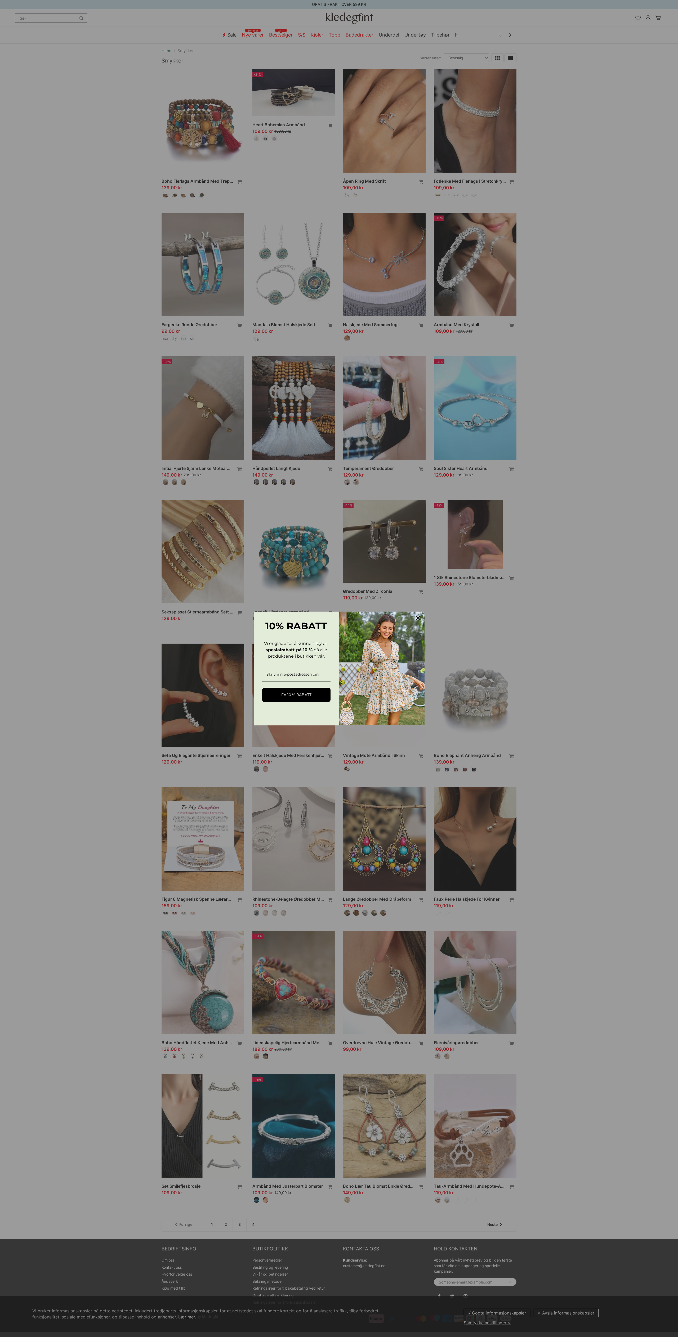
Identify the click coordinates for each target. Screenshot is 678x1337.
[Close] (418, 618)
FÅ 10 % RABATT (296, 694)
